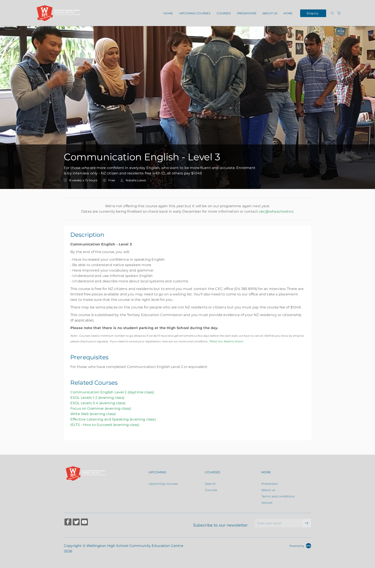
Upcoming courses (195, 13)
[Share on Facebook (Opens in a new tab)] (67, 522)
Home (168, 13)
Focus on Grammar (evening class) (100, 408)
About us (269, 13)
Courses (224, 13)
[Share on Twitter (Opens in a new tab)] (76, 522)
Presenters (246, 13)
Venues (266, 503)
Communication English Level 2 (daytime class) (112, 392)
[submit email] (306, 523)
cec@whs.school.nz (276, 211)
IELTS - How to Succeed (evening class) (104, 425)
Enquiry (313, 13)
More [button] (288, 13)
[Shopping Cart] (338, 13)
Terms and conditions (278, 496)
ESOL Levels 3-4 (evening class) (97, 403)
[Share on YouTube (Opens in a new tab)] (84, 522)
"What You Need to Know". (226, 341)
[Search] (332, 13)
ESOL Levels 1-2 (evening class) (97, 398)
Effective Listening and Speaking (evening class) (113, 419)
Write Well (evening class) (93, 414)
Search (210, 484)
